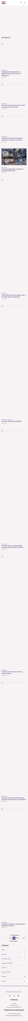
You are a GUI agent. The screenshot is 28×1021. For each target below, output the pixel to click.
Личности (4, 967)
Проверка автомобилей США (14, 1007)
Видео (3, 949)
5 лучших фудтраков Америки (11, 421)
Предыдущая (14, 935)
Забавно (3, 954)
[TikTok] (14, 996)
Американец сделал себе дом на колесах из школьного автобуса (12, 139)
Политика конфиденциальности (14, 1015)
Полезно (10, 419)
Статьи (14, 1003)
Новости (3, 972)
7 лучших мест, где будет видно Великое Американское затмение (12, 546)
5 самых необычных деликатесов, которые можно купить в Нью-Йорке (13, 798)
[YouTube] (18, 996)
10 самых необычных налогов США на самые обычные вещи (13, 106)
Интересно (4, 70)
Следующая (14, 941)
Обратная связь (14, 1005)
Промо (3, 981)
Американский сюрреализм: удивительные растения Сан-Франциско (11, 73)
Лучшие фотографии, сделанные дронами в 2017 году (12, 170)
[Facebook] (10, 996)
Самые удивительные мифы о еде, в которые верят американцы (13, 296)
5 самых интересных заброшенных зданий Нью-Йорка (13, 925)
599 (17, 938)
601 (24, 938)
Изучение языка (6, 958)
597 (11, 938)
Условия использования (14, 1013)
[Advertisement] (14, 20)
